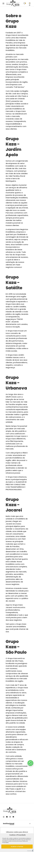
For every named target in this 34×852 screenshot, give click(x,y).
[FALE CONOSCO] (30, 763)
